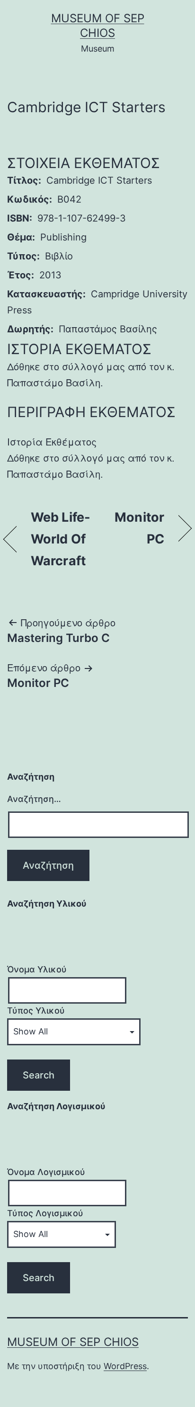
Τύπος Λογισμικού (45, 1213)
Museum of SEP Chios (73, 1342)
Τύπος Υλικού (36, 1010)
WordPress (125, 1366)
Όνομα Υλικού (37, 969)
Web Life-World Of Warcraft (60, 539)
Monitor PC (133, 528)
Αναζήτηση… (34, 799)
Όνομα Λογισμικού (46, 1172)
